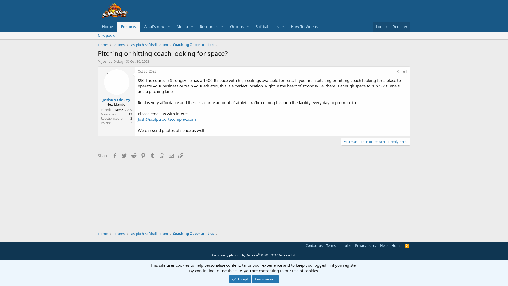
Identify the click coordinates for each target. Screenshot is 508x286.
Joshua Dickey (113, 61)
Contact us (314, 245)
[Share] (398, 72)
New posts (106, 35)
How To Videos (304, 26)
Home (107, 26)
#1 (405, 71)
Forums (128, 26)
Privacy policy (366, 245)
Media (182, 26)
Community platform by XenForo (254, 255)
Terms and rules (338, 245)
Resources (209, 26)
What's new (154, 26)
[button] (169, 27)
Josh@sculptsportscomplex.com (167, 119)
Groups (237, 26)
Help (384, 245)
